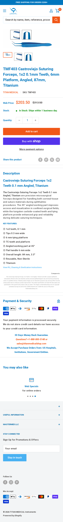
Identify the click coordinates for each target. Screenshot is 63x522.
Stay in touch (15, 457)
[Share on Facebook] (40, 159)
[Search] (56, 20)
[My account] (51, 10)
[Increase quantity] (35, 120)
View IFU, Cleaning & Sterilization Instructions (22, 267)
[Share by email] (58, 159)
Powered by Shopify (12, 515)
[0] (57, 11)
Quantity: (7, 120)
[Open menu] (4, 11)
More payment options (31, 149)
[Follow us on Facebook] (5, 482)
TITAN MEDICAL (10, 92)
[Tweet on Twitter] (52, 159)
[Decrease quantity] (19, 120)
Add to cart (32, 131)
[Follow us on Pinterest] (17, 482)
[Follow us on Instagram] (11, 482)
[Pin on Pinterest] (46, 159)
